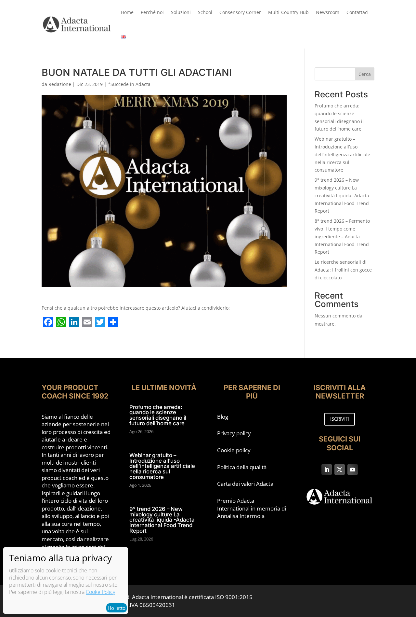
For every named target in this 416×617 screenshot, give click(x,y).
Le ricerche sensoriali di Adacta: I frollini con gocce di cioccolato (343, 270)
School (205, 12)
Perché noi (152, 12)
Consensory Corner (240, 12)
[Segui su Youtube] (352, 469)
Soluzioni (181, 12)
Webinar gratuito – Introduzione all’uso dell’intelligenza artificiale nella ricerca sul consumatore (342, 154)
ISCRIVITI (339, 418)
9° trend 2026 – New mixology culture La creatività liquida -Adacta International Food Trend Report (342, 195)
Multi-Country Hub (288, 12)
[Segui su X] (339, 469)
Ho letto (116, 608)
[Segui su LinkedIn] (326, 469)
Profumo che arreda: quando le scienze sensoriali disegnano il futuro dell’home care (157, 415)
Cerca (364, 74)
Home (127, 12)
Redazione (59, 84)
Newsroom (327, 12)
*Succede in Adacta (129, 84)
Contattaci (357, 12)
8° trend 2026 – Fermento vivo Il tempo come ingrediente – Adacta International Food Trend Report (342, 236)
